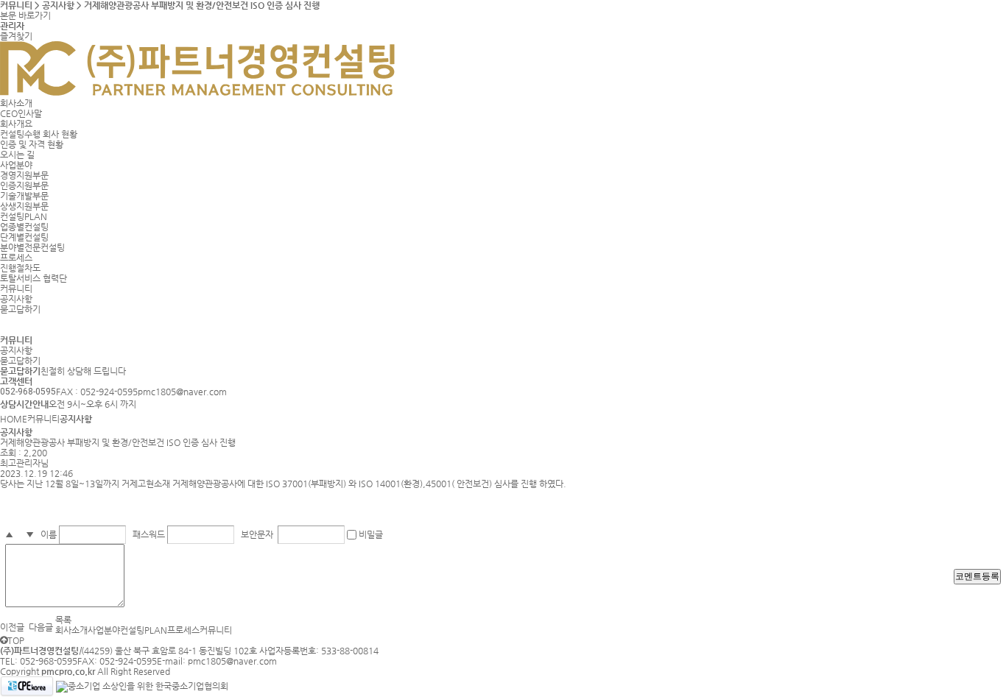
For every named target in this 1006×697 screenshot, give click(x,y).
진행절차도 (20, 268)
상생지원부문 (24, 206)
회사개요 (16, 123)
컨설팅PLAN (23, 216)
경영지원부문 (24, 175)
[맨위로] (3, 640)
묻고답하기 (20, 309)
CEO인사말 (21, 113)
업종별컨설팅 (24, 227)
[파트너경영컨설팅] (197, 93)
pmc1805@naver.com (232, 661)
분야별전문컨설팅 (32, 247)
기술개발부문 (24, 196)
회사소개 (16, 103)
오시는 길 (17, 154)
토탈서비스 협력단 (33, 278)
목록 (63, 620)
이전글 (12, 627)
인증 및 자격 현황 (31, 144)
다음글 (41, 627)
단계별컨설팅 (24, 237)
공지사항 (16, 299)
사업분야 (16, 165)
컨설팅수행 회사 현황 (38, 134)
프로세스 (16, 257)
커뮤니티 (16, 288)
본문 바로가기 (25, 15)
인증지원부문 (24, 185)
